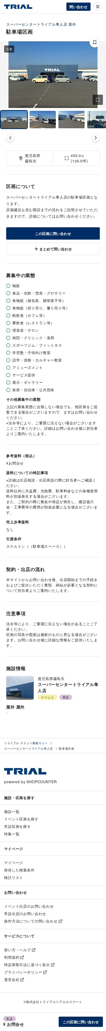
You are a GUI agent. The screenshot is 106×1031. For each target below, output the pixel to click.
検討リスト (13, 877)
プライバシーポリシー (23, 972)
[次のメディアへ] (96, 138)
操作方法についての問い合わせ (31, 921)
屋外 (72, 24)
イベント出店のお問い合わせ (29, 906)
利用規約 (11, 957)
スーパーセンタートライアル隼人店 (36, 24)
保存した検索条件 (19, 869)
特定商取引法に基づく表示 (27, 964)
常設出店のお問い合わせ (25, 913)
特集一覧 (11, 833)
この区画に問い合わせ (53, 233)
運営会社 (11, 979)
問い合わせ (78, 6)
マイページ (13, 862)
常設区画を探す (17, 826)
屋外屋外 (15, 707)
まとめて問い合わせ (55, 248)
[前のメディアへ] (10, 138)
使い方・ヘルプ (17, 949)
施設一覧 (11, 811)
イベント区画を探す (21, 818)
